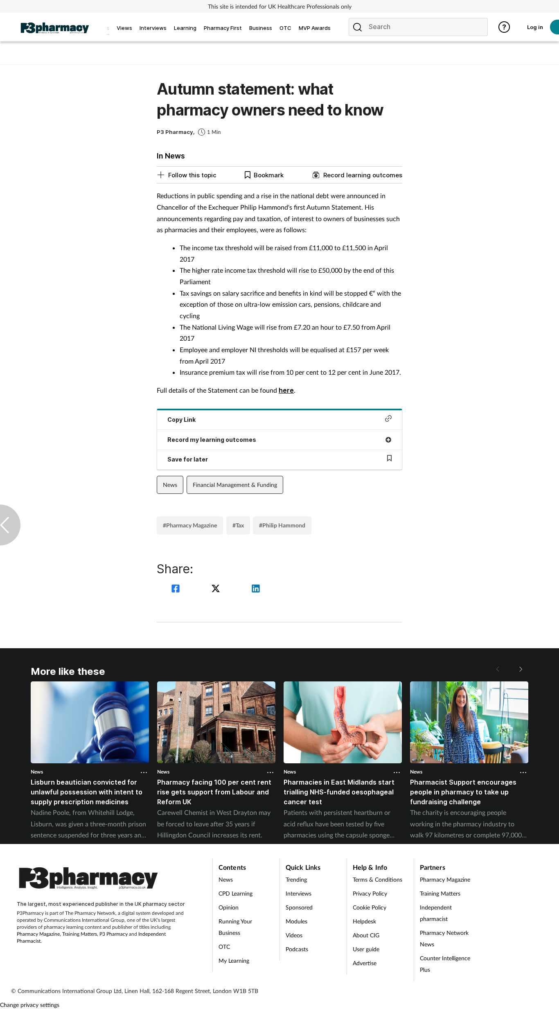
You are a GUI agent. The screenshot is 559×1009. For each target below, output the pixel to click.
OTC (224, 946)
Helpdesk (364, 921)
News (170, 484)
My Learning (234, 960)
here (286, 390)
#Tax (238, 525)
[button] (520, 669)
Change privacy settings (29, 1004)
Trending (296, 879)
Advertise (364, 962)
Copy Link (181, 419)
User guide (366, 949)
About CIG (366, 935)
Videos (294, 935)
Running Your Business (235, 927)
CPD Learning (235, 893)
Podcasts (297, 949)
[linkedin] (255, 589)
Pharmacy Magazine (38, 934)
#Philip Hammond (282, 525)
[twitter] (217, 589)
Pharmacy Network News (444, 938)
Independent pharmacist (436, 913)
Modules (296, 921)
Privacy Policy (370, 893)
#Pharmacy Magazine (190, 525)
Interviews (298, 893)
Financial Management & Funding (235, 484)
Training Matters (79, 934)
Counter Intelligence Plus (445, 964)
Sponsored (299, 907)
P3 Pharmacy (113, 934)
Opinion (229, 907)
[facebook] (177, 589)
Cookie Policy (369, 907)
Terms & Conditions (377, 879)
